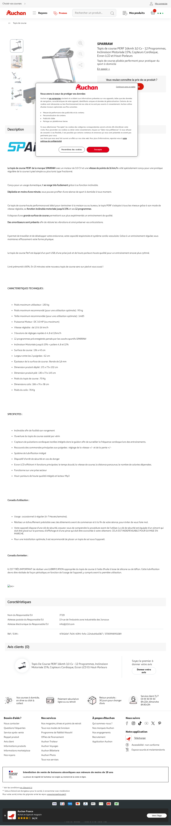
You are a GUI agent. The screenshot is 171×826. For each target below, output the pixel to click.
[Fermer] (5, 815)
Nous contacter (11, 723)
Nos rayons (9, 755)
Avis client (9, 741)
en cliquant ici (26, 787)
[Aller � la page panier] (157, 13)
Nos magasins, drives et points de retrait (61, 723)
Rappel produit (11, 737)
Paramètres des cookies (71, 149)
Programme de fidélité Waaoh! (56, 732)
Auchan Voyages (49, 746)
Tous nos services (49, 759)
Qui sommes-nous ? (102, 723)
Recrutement (98, 737)
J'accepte (98, 149)
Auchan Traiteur (49, 741)
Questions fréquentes (14, 728)
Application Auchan (102, 741)
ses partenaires (55, 98)
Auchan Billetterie (50, 750)
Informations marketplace (17, 750)
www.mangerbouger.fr (56, 794)
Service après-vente (14, 732)
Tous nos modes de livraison (55, 728)
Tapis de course (19, 23)
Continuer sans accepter (125, 87)
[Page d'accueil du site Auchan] (17, 13)
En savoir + (103, 69)
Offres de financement (52, 737)
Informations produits (15, 746)
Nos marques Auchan (103, 728)
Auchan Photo (48, 755)
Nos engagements (101, 732)
